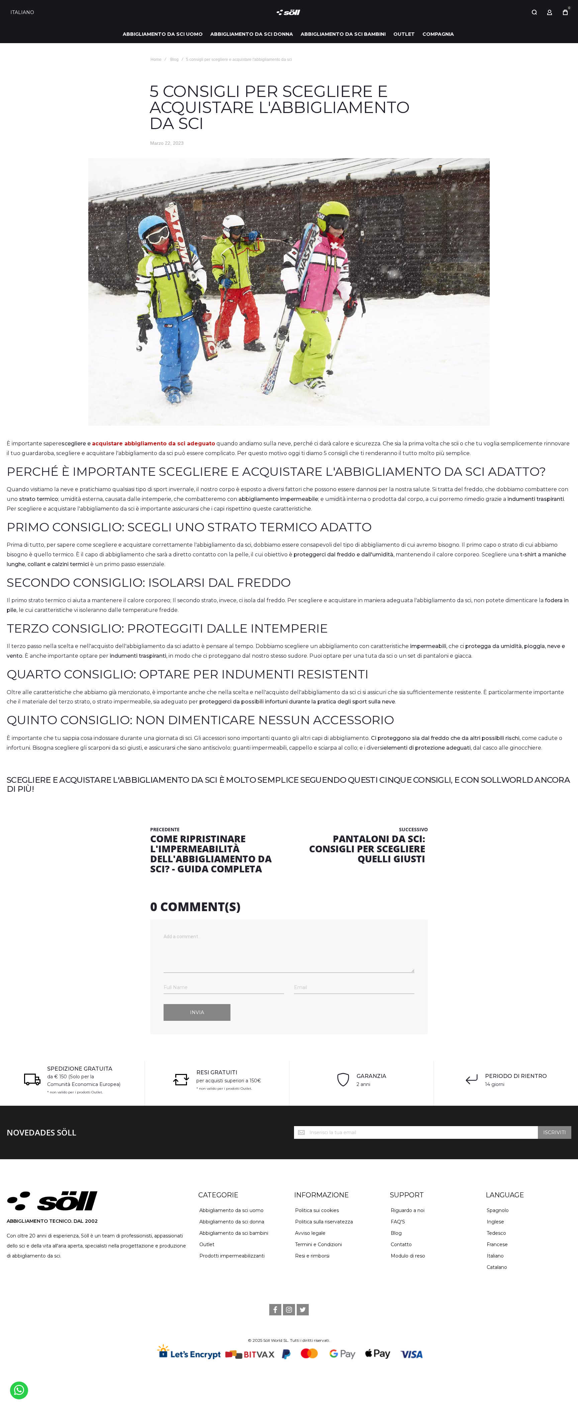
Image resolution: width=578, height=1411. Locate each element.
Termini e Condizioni (318, 1244)
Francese (497, 1244)
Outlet (206, 1244)
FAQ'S (398, 1222)
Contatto (401, 1244)
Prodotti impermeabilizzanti (232, 1256)
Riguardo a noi (407, 1210)
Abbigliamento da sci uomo (231, 1210)
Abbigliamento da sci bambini (233, 1233)
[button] (24, 12)
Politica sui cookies (317, 1210)
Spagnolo (498, 1210)
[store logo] (289, 12)
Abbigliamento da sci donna (231, 1222)
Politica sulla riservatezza (324, 1222)
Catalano (497, 1267)
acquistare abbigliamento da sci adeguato (153, 443)
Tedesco (496, 1233)
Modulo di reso (408, 1256)
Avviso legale (310, 1233)
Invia (197, 1012)
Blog (174, 59)
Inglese (495, 1222)
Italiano (495, 1256)
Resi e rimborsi (312, 1256)
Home (156, 59)
